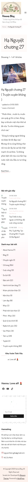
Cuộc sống (12, 211)
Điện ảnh (6, 280)
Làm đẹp (6, 300)
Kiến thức (6, 295)
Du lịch (5, 275)
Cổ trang (20, 227)
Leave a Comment (8, 108)
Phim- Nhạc (7, 315)
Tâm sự (14, 213)
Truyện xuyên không (14, 198)
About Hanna (8, 250)
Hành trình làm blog (10, 285)
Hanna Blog (8, 16)
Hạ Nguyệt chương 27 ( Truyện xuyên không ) (13, 94)
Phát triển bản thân (10, 310)
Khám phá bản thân (10, 290)
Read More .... (5, 171)
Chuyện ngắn (8, 260)
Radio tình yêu (8, 325)
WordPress (20, 478)
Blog (4, 255)
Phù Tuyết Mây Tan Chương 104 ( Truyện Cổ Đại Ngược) (16, 233)
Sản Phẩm (7, 331)
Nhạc (5, 305)
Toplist (5, 341)
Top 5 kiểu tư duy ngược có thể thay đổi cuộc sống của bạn (17, 219)
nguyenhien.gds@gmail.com (14, 453)
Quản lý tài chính (9, 320)
